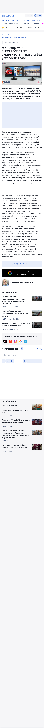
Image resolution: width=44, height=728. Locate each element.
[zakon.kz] (8, 15)
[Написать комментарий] (22, 355)
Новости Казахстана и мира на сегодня (16, 35)
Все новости (6, 37)
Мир (12, 20)
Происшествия (36, 20)
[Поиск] (36, 15)
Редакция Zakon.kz (19, 37)
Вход (40, 349)
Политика (5, 20)
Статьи (26, 20)
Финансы (18, 20)
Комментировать (34, 361)
